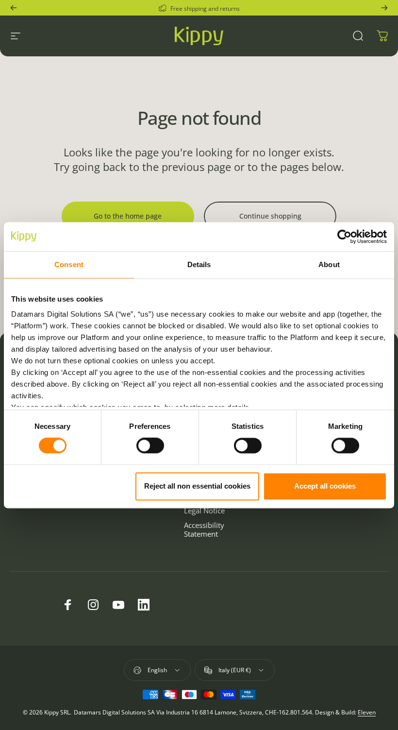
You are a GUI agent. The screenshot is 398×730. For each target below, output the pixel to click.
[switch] (150, 446)
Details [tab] (199, 264)
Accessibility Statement (204, 529)
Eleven (367, 712)
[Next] (384, 8)
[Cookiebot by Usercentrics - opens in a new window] (344, 236)
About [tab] (329, 264)
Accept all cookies (325, 486)
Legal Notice (204, 510)
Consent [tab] (68, 264)
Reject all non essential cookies (197, 486)
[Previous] (13, 8)
